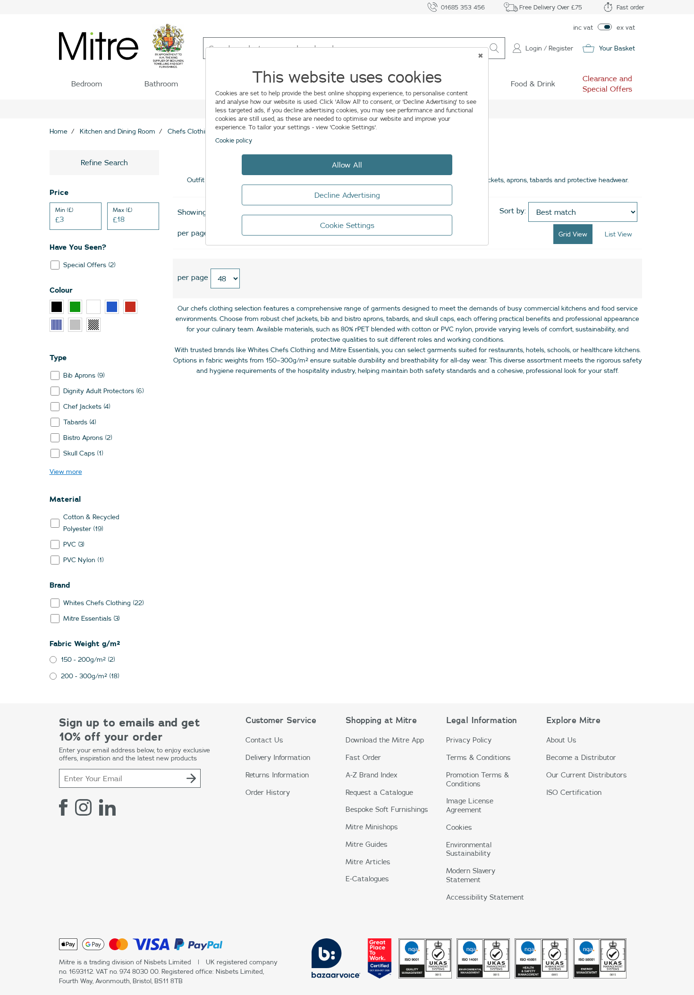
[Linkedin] (107, 807)
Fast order (630, 7)
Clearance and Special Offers (607, 83)
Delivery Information (277, 757)
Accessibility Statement (485, 897)
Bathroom (161, 83)
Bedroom (86, 83)
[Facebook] (63, 807)
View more (66, 471)
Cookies (459, 827)
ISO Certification (573, 792)
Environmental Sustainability (468, 849)
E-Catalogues (367, 878)
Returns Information (277, 774)
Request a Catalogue (379, 792)
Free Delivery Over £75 (550, 7)
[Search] (494, 48)
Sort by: (512, 210)
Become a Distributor (581, 757)
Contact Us (264, 739)
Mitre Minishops (372, 826)
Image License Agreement (469, 805)
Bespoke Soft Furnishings (387, 809)
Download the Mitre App (385, 739)
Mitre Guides (367, 844)
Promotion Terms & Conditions (477, 779)
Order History (267, 792)
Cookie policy (233, 140)
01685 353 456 (463, 7)
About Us (561, 739)
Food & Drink (533, 83)
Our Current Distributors (586, 774)
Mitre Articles (368, 861)
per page (193, 232)
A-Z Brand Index (372, 774)
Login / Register (549, 48)
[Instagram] (83, 807)
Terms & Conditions (478, 757)
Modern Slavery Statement (470, 875)
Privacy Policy (468, 739)
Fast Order (363, 757)
